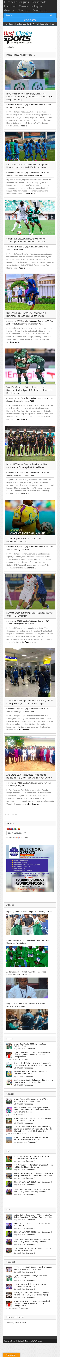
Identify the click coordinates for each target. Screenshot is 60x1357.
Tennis (23, 6)
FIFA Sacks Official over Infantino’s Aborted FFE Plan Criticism (32, 1224)
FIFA (8, 324)
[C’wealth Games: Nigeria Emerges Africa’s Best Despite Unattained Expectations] (27, 956)
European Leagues (16, 2)
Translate (24, 838)
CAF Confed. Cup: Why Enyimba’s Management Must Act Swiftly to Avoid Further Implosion (27, 166)
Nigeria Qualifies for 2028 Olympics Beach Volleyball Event (29, 911)
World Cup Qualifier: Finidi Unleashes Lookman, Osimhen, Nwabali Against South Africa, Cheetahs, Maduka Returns (29, 390)
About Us (23, 10)
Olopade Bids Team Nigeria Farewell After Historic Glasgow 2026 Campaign (26, 1004)
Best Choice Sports (35, 105)
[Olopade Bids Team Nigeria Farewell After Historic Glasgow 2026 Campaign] (27, 1019)
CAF (47, 173)
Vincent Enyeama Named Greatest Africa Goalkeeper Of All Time (25, 540)
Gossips (9, 10)
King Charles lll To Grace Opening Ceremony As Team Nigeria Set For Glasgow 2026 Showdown (32, 1064)
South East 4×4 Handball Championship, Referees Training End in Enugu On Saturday (33, 1081)
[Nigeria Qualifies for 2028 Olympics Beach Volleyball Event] (27, 924)
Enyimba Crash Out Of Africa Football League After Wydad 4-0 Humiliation (29, 614)
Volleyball (37, 6)
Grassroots (39, 2)
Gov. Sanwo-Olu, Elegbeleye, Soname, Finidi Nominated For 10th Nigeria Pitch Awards (26, 314)
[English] (10, 829)
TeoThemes (37, 1341)
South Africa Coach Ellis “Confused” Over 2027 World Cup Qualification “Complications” (32, 1190)
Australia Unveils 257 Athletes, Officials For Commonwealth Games (30, 1072)
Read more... (26, 126)
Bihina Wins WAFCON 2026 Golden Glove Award (33, 1182)
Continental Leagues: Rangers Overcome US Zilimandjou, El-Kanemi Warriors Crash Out (26, 240)
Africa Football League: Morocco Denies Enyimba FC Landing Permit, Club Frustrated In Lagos (29, 702)
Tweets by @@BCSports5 (16, 1322)
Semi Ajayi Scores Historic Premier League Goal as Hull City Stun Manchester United (33, 1166)
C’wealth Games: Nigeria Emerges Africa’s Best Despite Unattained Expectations (27, 941)
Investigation (29, 175)
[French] (13, 829)
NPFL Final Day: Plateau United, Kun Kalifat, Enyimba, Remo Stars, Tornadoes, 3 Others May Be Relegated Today (29, 96)
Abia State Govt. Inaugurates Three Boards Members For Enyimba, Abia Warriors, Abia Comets (29, 776)
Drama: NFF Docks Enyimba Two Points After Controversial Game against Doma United (27, 466)
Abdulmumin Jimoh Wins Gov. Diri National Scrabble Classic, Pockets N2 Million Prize (26, 973)
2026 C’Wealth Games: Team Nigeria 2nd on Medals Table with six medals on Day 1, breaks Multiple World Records (32, 1109)
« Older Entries (11, 814)
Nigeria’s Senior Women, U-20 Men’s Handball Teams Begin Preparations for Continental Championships (32, 1054)
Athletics (48, 321)
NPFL (23, 108)
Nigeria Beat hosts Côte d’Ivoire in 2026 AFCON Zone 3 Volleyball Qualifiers (32, 1119)
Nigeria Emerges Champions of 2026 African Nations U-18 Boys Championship (31, 1100)
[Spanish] (19, 829)
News (18, 108)
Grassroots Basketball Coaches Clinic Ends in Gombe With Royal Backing (31, 1285)
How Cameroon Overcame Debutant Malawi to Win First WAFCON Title (32, 1249)
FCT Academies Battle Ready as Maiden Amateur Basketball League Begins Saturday (33, 1268)
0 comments (11, 105)
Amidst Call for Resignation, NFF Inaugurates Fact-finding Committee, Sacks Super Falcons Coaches (33, 1174)
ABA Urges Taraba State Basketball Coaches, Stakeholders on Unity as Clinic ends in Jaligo (31, 1294)
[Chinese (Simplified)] (7, 829)
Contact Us (40, 10)
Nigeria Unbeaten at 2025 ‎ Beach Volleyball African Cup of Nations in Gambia (31, 1138)
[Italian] (16, 829)
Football (48, 105)
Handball (10, 6)
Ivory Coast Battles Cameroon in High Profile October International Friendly (31, 1157)
